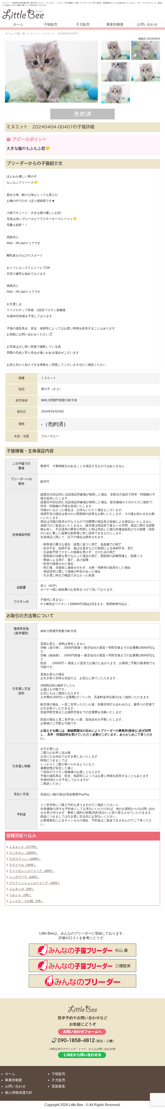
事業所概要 (115, 24)
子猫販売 (50, 24)
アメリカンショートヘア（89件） (32, 871)
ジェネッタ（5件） (22, 889)
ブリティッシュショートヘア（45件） (35, 883)
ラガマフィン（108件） (25, 859)
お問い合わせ (147, 24)
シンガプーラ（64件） (24, 877)
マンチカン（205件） (23, 853)
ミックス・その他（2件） (26, 901)
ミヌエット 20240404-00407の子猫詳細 (50, 127)
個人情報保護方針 (18, 1092)
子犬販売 (83, 24)
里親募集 (58, 1086)
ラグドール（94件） (23, 865)
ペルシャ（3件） (20, 895)
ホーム (18, 24)
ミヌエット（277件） (23, 846)
